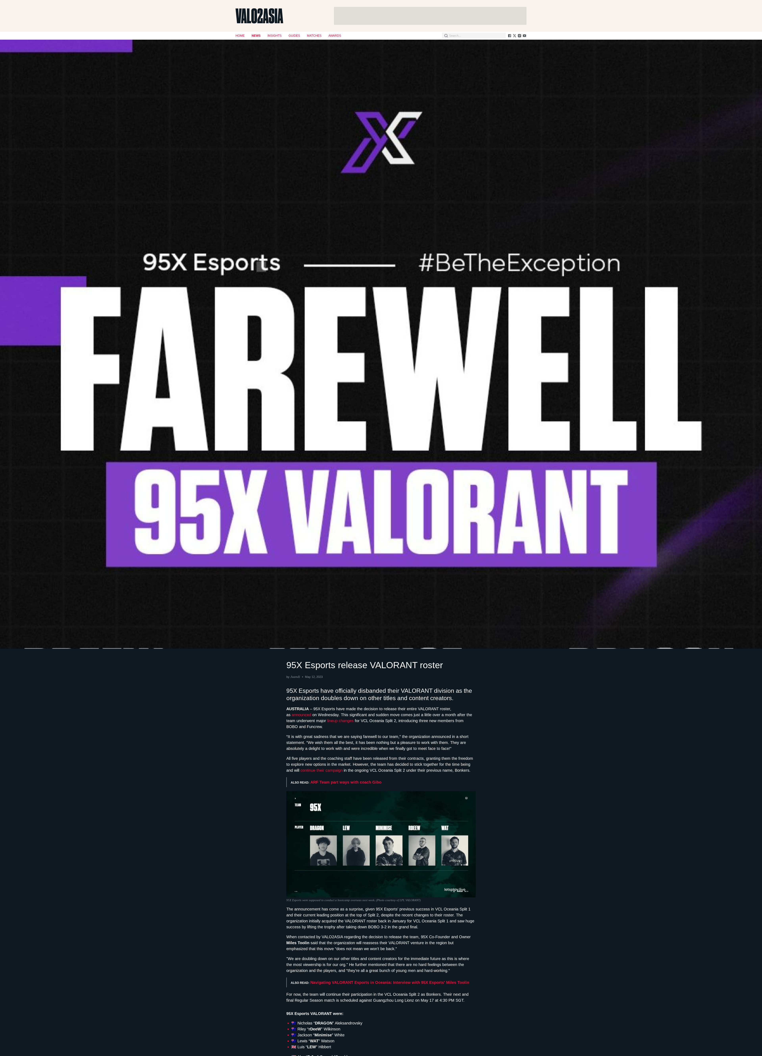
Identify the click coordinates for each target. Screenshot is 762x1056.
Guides (294, 35)
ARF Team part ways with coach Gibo (345, 782)
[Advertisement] (430, 16)
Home (240, 35)
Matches (314, 35)
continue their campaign (321, 770)
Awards (334, 35)
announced (301, 715)
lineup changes (340, 721)
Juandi (295, 677)
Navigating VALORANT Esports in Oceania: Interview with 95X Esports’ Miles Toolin (389, 982)
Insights (274, 35)
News (256, 35)
